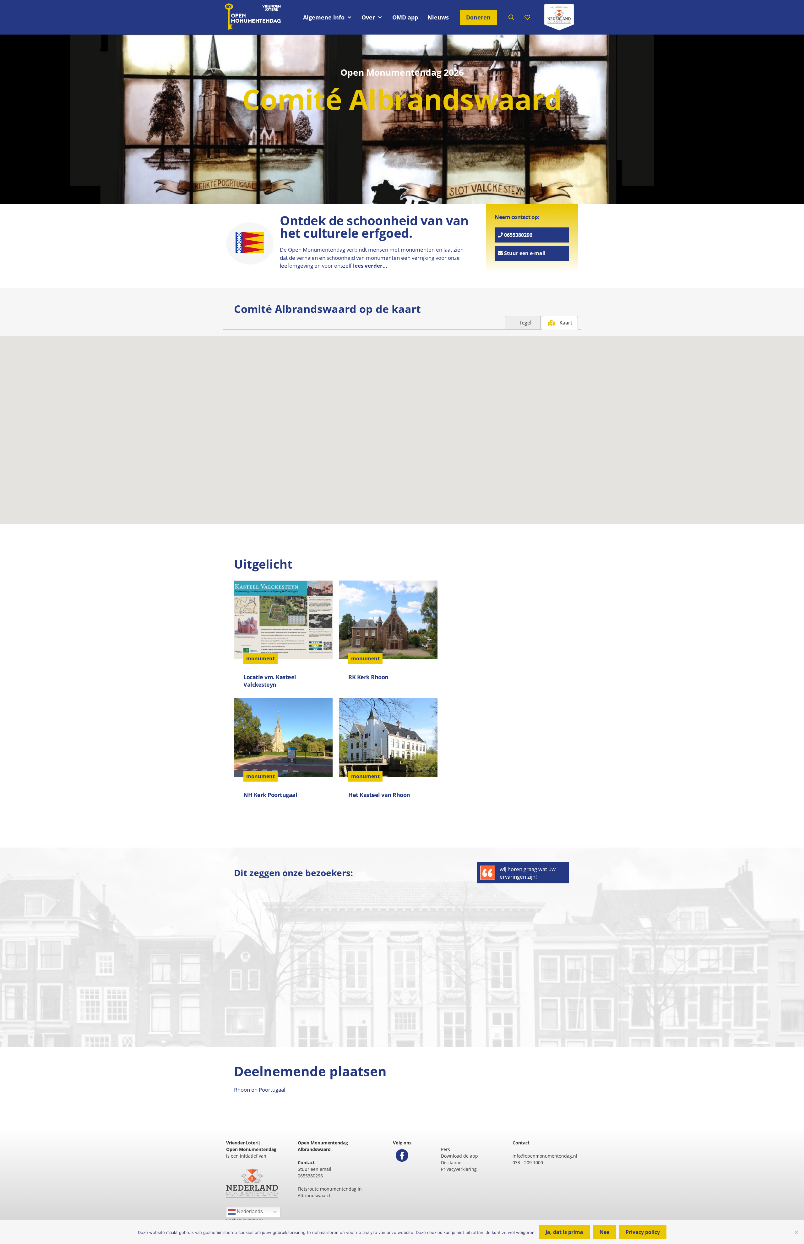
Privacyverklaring (459, 1169)
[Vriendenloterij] (559, 17)
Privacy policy (643, 1232)
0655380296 (517, 235)
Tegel (524, 322)
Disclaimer (452, 1162)
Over (368, 17)
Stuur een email (314, 1169)
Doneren (478, 17)
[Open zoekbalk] (511, 17)
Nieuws (438, 17)
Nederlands (249, 1211)
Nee (604, 1232)
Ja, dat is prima (564, 1232)
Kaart (565, 322)
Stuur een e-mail (524, 253)
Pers (445, 1149)
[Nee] (796, 1232)
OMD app (405, 17)
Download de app (459, 1156)
